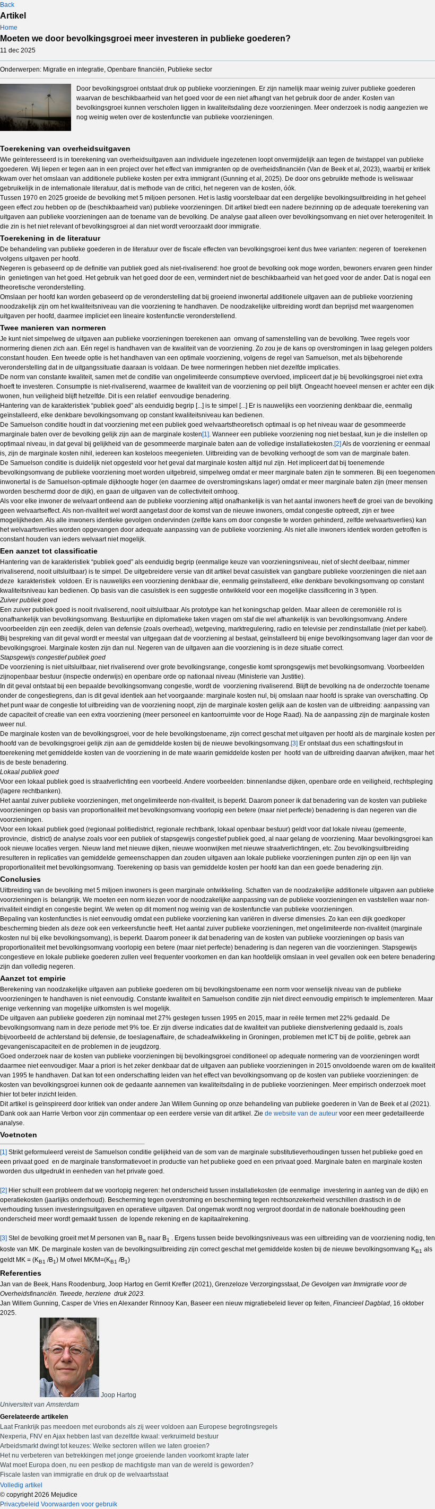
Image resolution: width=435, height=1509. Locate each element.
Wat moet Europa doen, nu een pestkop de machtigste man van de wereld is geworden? (127, 1465)
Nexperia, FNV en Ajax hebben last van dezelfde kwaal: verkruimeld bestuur (109, 1436)
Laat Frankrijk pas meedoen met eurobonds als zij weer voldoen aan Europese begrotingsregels (138, 1427)
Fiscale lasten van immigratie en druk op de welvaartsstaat (84, 1474)
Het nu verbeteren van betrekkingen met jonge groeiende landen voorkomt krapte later (124, 1455)
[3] (294, 743)
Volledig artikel (21, 1485)
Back (7, 4)
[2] (337, 444)
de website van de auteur (301, 1113)
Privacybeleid (19, 1504)
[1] (205, 434)
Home (9, 27)
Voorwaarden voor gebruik (79, 1504)
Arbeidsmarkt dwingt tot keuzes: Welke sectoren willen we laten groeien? (105, 1446)
